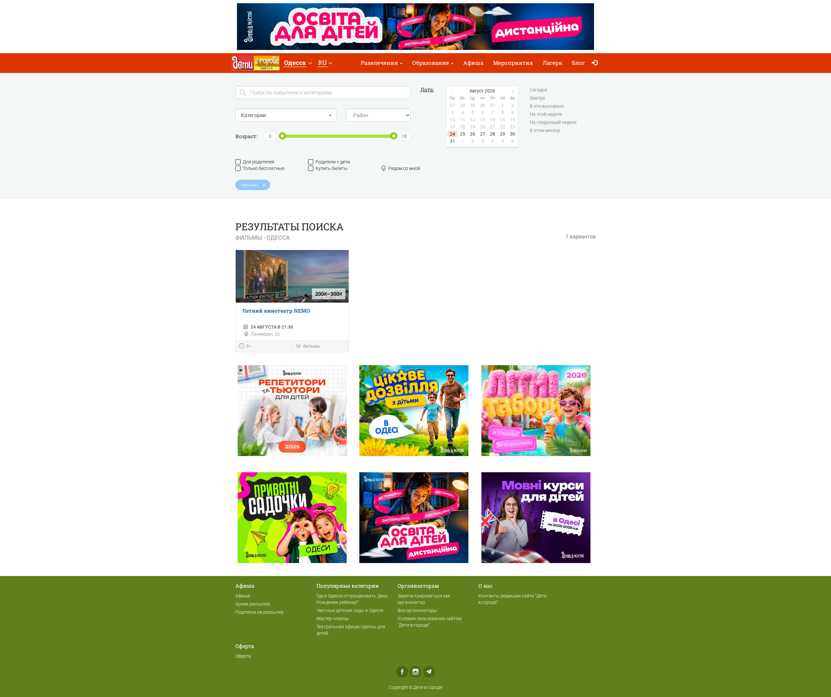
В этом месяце (545, 130)
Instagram (415, 672)
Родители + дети (333, 161)
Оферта (243, 656)
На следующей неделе (553, 122)
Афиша (473, 62)
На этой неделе (546, 114)
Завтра (537, 98)
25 (462, 134)
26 (472, 134)
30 (512, 134)
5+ (248, 346)
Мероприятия (513, 62)
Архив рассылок (252, 604)
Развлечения (380, 62)
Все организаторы (417, 610)
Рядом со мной (404, 168)
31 (452, 141)
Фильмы (311, 346)
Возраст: (246, 136)
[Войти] (596, 63)
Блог (578, 62)
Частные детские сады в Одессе (349, 610)
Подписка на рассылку (259, 612)
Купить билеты (332, 168)
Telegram (429, 672)
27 (482, 134)
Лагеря (552, 62)
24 (452, 134)
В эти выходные (547, 106)
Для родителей (258, 161)
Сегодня (538, 89)
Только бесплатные (263, 168)
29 (502, 134)
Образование (431, 62)
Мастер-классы (332, 618)
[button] (298, 63)
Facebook (402, 672)
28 (492, 134)
